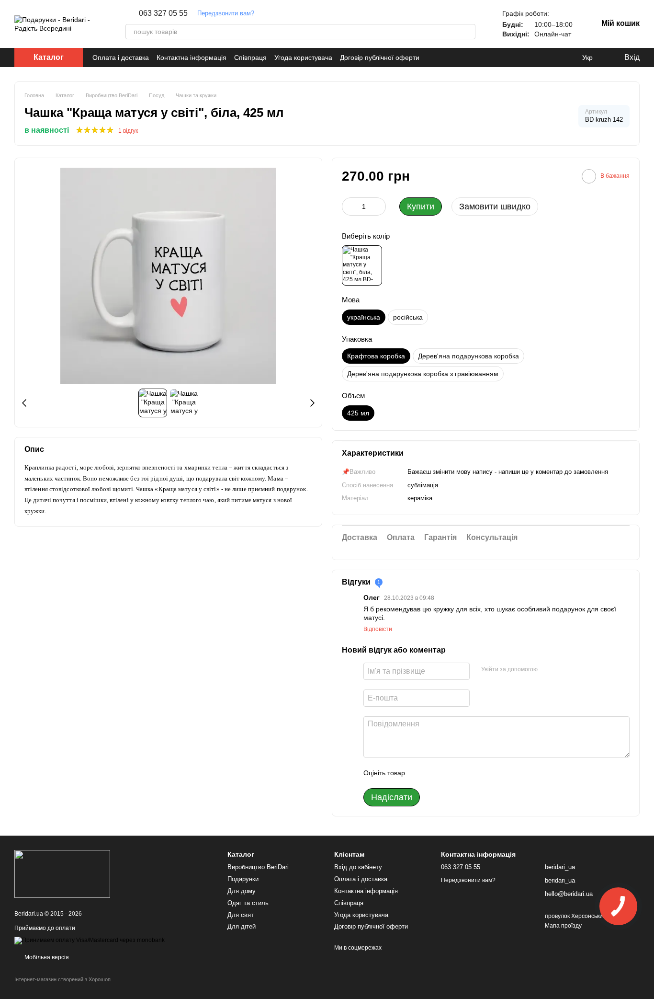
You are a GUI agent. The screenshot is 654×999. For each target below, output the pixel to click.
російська (408, 317)
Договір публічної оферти (379, 57)
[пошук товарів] (467, 31)
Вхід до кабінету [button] (358, 867)
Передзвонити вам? (225, 13)
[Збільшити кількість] (378, 206)
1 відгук (128, 130)
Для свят (240, 915)
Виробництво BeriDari (258, 867)
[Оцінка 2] (436, 773)
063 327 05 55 (163, 13)
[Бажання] (568, 57)
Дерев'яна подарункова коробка (468, 356)
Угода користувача (303, 57)
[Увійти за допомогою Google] (563, 670)
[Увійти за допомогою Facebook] (548, 670)
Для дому (241, 891)
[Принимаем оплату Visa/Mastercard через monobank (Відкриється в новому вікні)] (89, 940)
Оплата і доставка (120, 57)
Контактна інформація (191, 57)
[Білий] (362, 265)
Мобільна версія (46, 957)
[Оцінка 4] (466, 773)
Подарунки (243, 879)
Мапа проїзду (563, 925)
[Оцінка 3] (451, 773)
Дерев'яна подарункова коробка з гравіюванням (422, 374)
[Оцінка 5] (482, 773)
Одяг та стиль (248, 903)
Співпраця (250, 57)
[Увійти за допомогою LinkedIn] (579, 670)
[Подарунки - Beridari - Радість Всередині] (62, 873)
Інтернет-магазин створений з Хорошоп (62, 979)
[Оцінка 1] (420, 773)
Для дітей (241, 926)
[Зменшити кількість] (349, 206)
